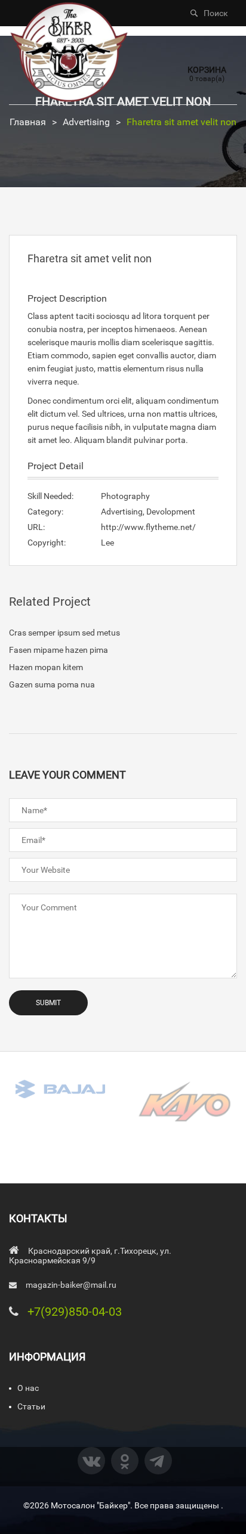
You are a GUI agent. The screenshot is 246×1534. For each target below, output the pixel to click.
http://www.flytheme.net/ (148, 527)
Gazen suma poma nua (52, 684)
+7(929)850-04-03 (74, 1311)
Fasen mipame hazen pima (58, 650)
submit (48, 1003)
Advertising (86, 122)
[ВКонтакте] (91, 1460)
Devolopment (170, 511)
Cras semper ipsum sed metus (64, 632)
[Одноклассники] (125, 1460)
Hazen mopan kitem (46, 667)
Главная (28, 122)
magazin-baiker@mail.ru (71, 1285)
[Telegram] (158, 1460)
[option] (61, 1089)
